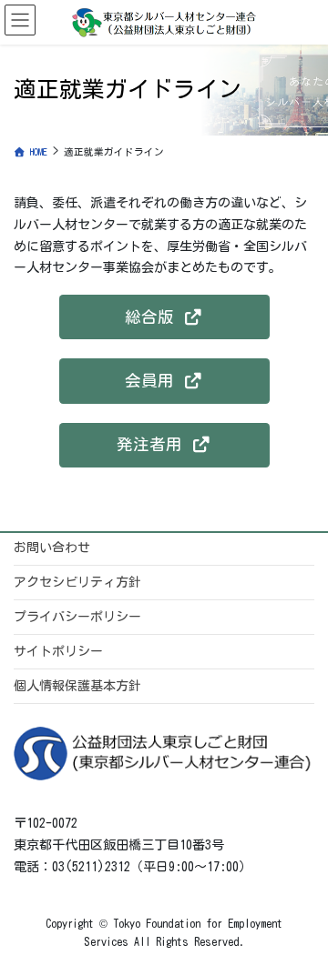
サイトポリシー (58, 651)
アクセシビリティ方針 (77, 582)
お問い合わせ (52, 547)
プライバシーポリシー (77, 616)
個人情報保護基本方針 (77, 685)
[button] (164, 317)
